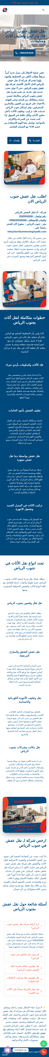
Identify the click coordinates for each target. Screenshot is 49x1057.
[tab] (24, 935)
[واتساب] (43, 1043)
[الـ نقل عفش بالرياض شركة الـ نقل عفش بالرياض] (4, 10)
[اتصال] (43, 1051)
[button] (24, 53)
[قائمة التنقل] (43, 10)
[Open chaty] (7, 1050)
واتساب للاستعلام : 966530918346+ (27, 220)
